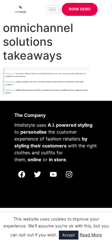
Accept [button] (68, 235)
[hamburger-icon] (52, 9)
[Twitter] (37, 174)
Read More (91, 235)
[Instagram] (69, 174)
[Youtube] (53, 174)
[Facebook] (21, 174)
